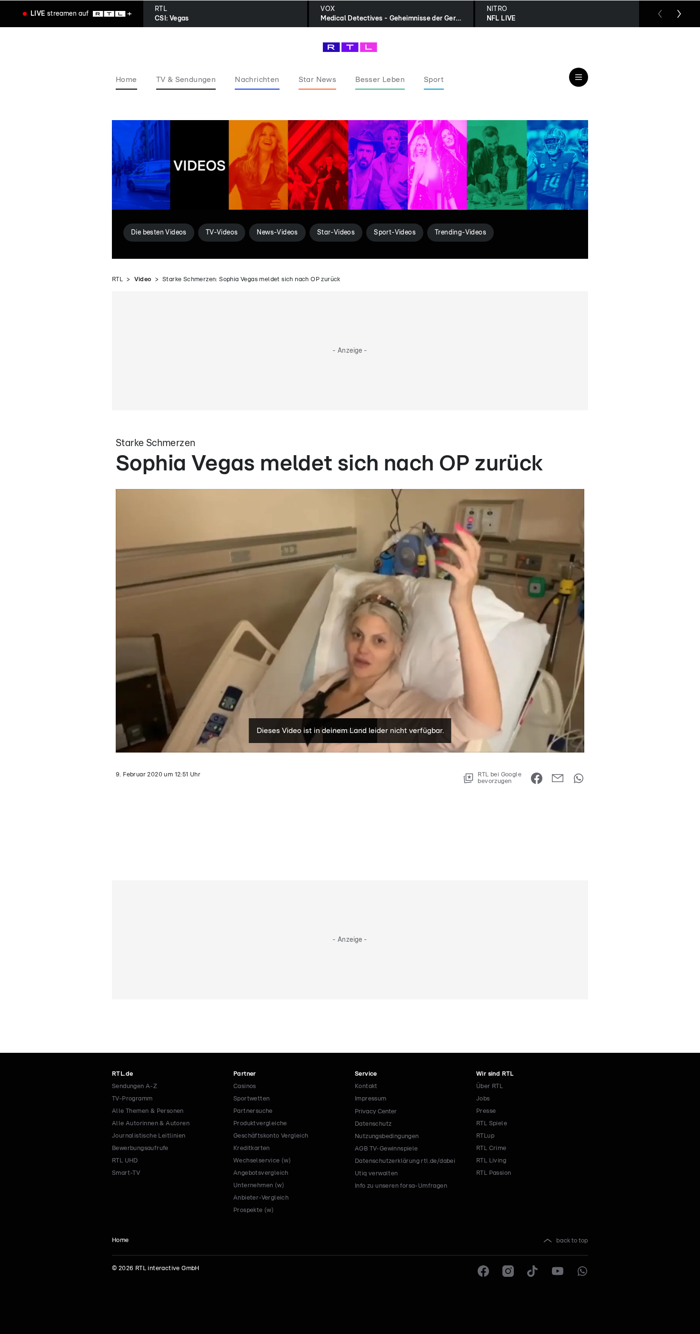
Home (120, 1240)
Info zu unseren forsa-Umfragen (401, 1186)
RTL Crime (491, 1148)
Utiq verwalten (376, 1174)
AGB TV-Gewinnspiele (386, 1149)
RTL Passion (493, 1173)
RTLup (485, 1136)
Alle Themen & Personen (148, 1111)
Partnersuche (253, 1111)
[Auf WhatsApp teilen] (578, 778)
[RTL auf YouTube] (557, 1271)
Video (142, 279)
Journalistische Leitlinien (148, 1136)
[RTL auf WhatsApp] (582, 1271)
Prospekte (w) (253, 1210)
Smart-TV (126, 1173)
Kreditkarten (251, 1148)
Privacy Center (376, 1111)
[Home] (350, 47)
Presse (486, 1111)
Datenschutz (373, 1124)
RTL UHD (125, 1161)
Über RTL (489, 1086)
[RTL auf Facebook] (483, 1271)
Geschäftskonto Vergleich (271, 1136)
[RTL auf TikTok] (533, 1271)
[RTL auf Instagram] (508, 1271)
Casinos (244, 1086)
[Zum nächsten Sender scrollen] (679, 13)
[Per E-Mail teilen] (557, 778)
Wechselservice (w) (262, 1161)
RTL (117, 279)
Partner (244, 1074)
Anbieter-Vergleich (261, 1198)
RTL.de (122, 1074)
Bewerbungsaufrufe (140, 1148)
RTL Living (491, 1161)
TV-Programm (132, 1099)
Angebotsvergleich (261, 1173)
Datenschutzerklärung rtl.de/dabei (405, 1161)
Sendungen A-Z (134, 1086)
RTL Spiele (491, 1123)
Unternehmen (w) (258, 1185)
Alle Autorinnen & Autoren (151, 1123)
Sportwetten (251, 1099)
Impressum (371, 1099)
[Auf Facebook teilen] (536, 778)
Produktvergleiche (260, 1123)
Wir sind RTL (495, 1074)
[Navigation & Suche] (578, 77)
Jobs (483, 1099)
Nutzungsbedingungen (387, 1136)
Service (366, 1074)
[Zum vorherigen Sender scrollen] (660, 13)
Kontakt (366, 1086)
